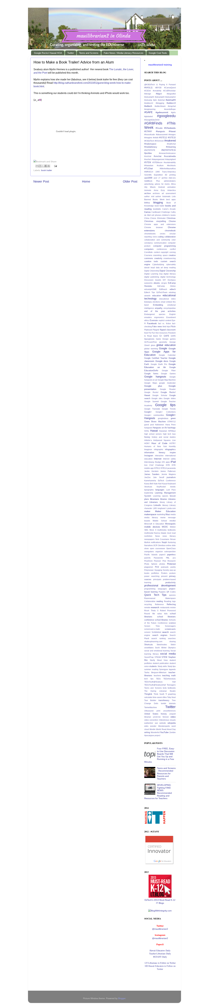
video (173, 717)
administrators (170, 181)
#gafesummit (162, 112)
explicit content (165, 320)
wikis (146, 726)
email (163, 302)
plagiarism (148, 567)
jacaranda (171, 468)
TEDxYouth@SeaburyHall (155, 685)
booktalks (157, 209)
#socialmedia (170, 156)
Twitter (70, 53)
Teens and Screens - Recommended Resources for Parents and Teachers (166, 773)
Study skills (162, 666)
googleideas (163, 418)
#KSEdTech (149, 141)
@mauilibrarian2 (160, 929)
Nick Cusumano (162, 539)
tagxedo (172, 669)
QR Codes (171, 592)
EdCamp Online (166, 286)
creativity (158, 258)
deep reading (170, 268)
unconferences (169, 711)
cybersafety (171, 264)
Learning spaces (160, 496)
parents (147, 558)
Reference (159, 604)
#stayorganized (158, 159)
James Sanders (151, 474)
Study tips (172, 666)
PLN (157, 567)
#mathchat (171, 144)
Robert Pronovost (168, 611)
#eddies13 (171, 103)
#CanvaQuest (170, 88)
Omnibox (162, 545)
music (163, 533)
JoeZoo (147, 477)
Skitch (173, 645)
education (156, 295)
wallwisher (148, 723)
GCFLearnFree (150, 342)
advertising (148, 184)
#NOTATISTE (149, 150)
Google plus (153, 386)
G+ (160, 336)
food (146, 333)
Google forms (151, 373)
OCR (155, 545)
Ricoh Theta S (151, 611)
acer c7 (157, 178)
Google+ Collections (166, 412)
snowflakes (149, 648)
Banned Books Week (154, 199)
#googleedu (166, 116)
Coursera (148, 255)
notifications (156, 542)
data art (159, 268)
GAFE (166, 336)
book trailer (46, 170)
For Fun (152, 333)
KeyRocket (161, 487)
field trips (166, 327)
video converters (151, 720)
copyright (164, 252)
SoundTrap (149, 657)
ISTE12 (157, 468)
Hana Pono (170, 425)
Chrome (172, 221)
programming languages (155, 589)
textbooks (172, 688)
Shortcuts (148, 644)
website (162, 723)
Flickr (173, 326)
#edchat (161, 100)
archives (156, 193)
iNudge (158, 462)
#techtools (171, 165)
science (172, 623)
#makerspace (150, 144)
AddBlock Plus (152, 181)
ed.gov (164, 283)
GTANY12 (171, 422)
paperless (171, 554)
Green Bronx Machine (155, 421)
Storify (152, 660)
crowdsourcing (169, 258)
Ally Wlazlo (150, 187)
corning (172, 252)
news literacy (169, 536)
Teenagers (171, 685)
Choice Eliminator (158, 218)
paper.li (162, 555)
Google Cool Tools (158, 53)
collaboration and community (157, 240)
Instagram (148, 455)
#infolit (155, 138)
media (173, 514)
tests (165, 688)
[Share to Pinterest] (48, 166)
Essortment (171, 317)
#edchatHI (171, 100)
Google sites (156, 398)
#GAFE (148, 112)
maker (147, 511)
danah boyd (149, 268)
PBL (168, 558)
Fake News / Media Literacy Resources (123, 53)
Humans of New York (155, 446)
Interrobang (149, 462)
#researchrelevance (167, 153)
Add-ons (172, 178)
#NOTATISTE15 (168, 150)
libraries (163, 499)
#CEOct (147, 91)
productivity (170, 582)
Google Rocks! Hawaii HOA (48, 53)
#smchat (157, 156)
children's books (169, 215)
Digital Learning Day (153, 274)
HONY (147, 443)
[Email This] (37, 166)
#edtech (148, 106)
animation (171, 187)
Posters (164, 573)
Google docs (161, 361)
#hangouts (160, 131)
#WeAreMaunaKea (168, 169)
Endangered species (154, 314)
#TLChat (148, 168)
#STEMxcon (157, 162)
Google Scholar (159, 395)
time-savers (157, 697)
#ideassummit (162, 134)
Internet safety (169, 459)
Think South (159, 694)
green (173, 418)
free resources (162, 333)
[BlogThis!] (39, 166)
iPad (173, 461)
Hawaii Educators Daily (160, 950)
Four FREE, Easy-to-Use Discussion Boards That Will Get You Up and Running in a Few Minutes (159, 755)
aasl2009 (148, 178)
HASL (146, 431)
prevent (164, 576)
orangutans (149, 552)
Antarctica (171, 190)
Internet (157, 458)
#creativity (157, 91)
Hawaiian (163, 431)
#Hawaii (172, 131)
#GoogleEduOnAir (152, 120)
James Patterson (168, 471)
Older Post (130, 181)
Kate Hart (158, 484)
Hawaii (154, 430)
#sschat (147, 159)
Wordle (152, 729)
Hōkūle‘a (148, 440)
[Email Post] (55, 166)
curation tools (151, 261)
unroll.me (157, 717)
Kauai (164, 484)
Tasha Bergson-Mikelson (155, 672)
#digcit (159, 94)
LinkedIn (157, 505)
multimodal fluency (152, 533)
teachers (157, 675)
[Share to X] (42, 166)
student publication (161, 663)
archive (147, 193)
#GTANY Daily (160, 956)
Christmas (171, 218)
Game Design (162, 339)
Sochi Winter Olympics (165, 648)
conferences (162, 249)
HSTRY (172, 443)
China (146, 218)
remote (147, 607)
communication (160, 243)
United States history (155, 714)
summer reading (151, 669)
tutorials (172, 703)
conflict (173, 249)
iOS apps (166, 462)
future (155, 336)
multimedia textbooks (166, 530)
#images (172, 134)
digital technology (168, 277)
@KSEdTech (149, 85)
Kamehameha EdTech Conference (160, 481)
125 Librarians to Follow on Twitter (160, 962)
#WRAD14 (148, 172)
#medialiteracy (150, 147)
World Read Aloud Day (166, 729)
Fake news (157, 326)
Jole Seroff (158, 477)
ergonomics (159, 317)
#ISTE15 (172, 137)
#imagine (148, 138)
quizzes (172, 595)
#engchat (172, 106)
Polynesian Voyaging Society (156, 570)
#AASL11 (148, 87)
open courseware (157, 548)
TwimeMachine (150, 707)
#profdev (148, 153)
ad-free (165, 178)
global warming (151, 349)
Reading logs (170, 601)
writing (147, 732)
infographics (170, 449)
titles (165, 697)
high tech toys (169, 434)
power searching (151, 576)
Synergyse (163, 669)
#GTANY (148, 131)
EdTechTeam (162, 292)
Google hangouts (155, 376)
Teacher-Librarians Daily (160, 953)
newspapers (149, 539)
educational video (167, 299)
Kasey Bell (148, 484)
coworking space (160, 255)
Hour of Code (159, 443)
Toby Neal (171, 697)
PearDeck (148, 561)
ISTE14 (164, 468)
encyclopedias (170, 308)
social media (168, 653)
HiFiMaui (172, 431)
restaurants (165, 607)
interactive (159, 456)
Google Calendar (167, 355)
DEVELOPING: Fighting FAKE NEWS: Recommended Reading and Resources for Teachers (158, 791)
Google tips (165, 405)
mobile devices (152, 527)
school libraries (161, 620)
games (173, 339)
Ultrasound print (152, 711)
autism (158, 196)
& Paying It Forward (166, 85)
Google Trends (169, 409)
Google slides (170, 398)
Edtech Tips (149, 292)
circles (162, 234)
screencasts (170, 629)
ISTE (168, 465)
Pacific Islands (150, 555)
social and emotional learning (157, 651)
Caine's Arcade (169, 209)
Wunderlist (155, 732)
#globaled (148, 116)
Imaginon (148, 449)
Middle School (160, 521)
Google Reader (168, 389)
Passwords (158, 558)
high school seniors (153, 434)
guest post (149, 425)
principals (157, 579)
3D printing (170, 175)
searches (172, 638)
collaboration (170, 237)
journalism (171, 477)
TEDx (158, 679)
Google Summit (151, 401)
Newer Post (41, 181)
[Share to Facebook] (45, 166)
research (155, 607)
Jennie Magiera (168, 474)
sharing (172, 641)
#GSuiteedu (170, 128)
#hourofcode (149, 134)
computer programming (164, 246)
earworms (148, 283)
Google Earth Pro (159, 364)
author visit (149, 196)
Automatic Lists (169, 196)
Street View (162, 660)
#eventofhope (170, 109)
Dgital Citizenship (151, 271)
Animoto (147, 190)
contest (157, 252)
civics (155, 237)
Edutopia (148, 302)
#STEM (147, 162)
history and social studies (164, 437)
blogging (158, 202)
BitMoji (147, 203)
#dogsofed (171, 94)
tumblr (163, 703)
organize (159, 552)
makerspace (150, 514)
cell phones (156, 215)
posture (172, 573)
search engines (159, 635)
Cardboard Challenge (160, 212)
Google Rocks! (151, 392)
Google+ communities (154, 415)
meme (163, 517)
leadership (148, 493)
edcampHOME (150, 289)
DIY (164, 280)
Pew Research (169, 561)
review (173, 607)
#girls (173, 112)
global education (166, 345)
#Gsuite (159, 128)
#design (147, 94)
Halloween (159, 425)
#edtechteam (160, 106)
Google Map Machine (167, 380)
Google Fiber (169, 371)
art (163, 193)
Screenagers (170, 626)
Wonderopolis (164, 726)
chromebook (170, 230)
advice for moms (162, 184)
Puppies (162, 592)
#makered (170, 140)
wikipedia (172, 723)
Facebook (152, 323)
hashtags (172, 428)
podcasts (164, 567)
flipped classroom (168, 330)
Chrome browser (153, 227)
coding (161, 237)
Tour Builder (150, 700)
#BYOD (158, 88)
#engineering (149, 109)
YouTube (164, 732)
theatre (173, 691)
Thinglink (148, 694)
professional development (160, 585)
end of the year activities (160, 311)
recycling (148, 604)
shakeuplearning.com (153, 641)
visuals (173, 720)
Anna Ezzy (159, 190)
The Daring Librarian (155, 691)
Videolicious (164, 720)
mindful (173, 521)
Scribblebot (156, 632)
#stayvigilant (170, 159)
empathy (158, 308)
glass (153, 345)
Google (163, 348)
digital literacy (170, 274)
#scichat (147, 156)
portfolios (155, 573)
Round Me (149, 614)
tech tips (148, 679)
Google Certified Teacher (155, 358)
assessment (171, 193)
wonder (153, 726)
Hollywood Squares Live (164, 440)
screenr (147, 632)
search (165, 632)
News (157, 536)
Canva (147, 212)
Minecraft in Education (154, 524)
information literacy (154, 452)
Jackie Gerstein (151, 471)
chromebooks (150, 234)
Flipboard (148, 330)
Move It (152, 530)
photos (162, 564)
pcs (174, 558)
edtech (173, 289)
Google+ (148, 412)
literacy (165, 505)
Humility (172, 446)
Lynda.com (171, 508)
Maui (168, 514)
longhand (162, 508)
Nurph (164, 542)
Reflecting (171, 604)
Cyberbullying (158, 264)
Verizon (165, 717)
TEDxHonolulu (169, 679)
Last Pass (171, 490)
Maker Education (165, 511)
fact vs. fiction (164, 323)
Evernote (154, 320)
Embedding (158, 305)
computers (149, 249)
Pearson (157, 561)
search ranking (158, 638)
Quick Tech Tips (155, 594)
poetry (173, 567)
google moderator (167, 383)
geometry (163, 342)
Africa (173, 184)
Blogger (121, 998)
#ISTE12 (163, 137)
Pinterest (171, 564)
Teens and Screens (88, 53)
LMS (155, 508)
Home (86, 181)
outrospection (170, 552)
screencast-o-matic (152, 629)
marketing (161, 514)
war (156, 723)
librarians (154, 499)
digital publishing (151, 277)
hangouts (148, 428)
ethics (146, 320)
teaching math (169, 675)
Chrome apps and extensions (160, 224)
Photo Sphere (150, 564)
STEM (164, 657)
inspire (173, 452)
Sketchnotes (162, 645)
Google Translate (152, 409)
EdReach (163, 289)
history (147, 437)
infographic (158, 449)
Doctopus (172, 280)
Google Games (168, 374)
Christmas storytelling (155, 221)
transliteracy (164, 700)
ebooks (157, 283)
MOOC (165, 527)
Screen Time (152, 626)
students (153, 666)
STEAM (158, 657)
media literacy (151, 517)
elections (156, 302)
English (172, 314)
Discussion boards (152, 280)
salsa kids (162, 614)
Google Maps (150, 383)
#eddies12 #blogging (154, 103)
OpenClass (171, 548)
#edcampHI (149, 97)
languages (159, 490)
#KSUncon (159, 141)
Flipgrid (156, 330)
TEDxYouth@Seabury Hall (160, 682)
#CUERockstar (169, 91)
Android (161, 187)
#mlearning (171, 147)
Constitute (148, 252)
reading (159, 601)
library (162, 502)
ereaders (148, 317)
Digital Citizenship (168, 271)
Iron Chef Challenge (154, 465)
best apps (171, 199)
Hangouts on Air (160, 428)
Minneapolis (170, 524)
